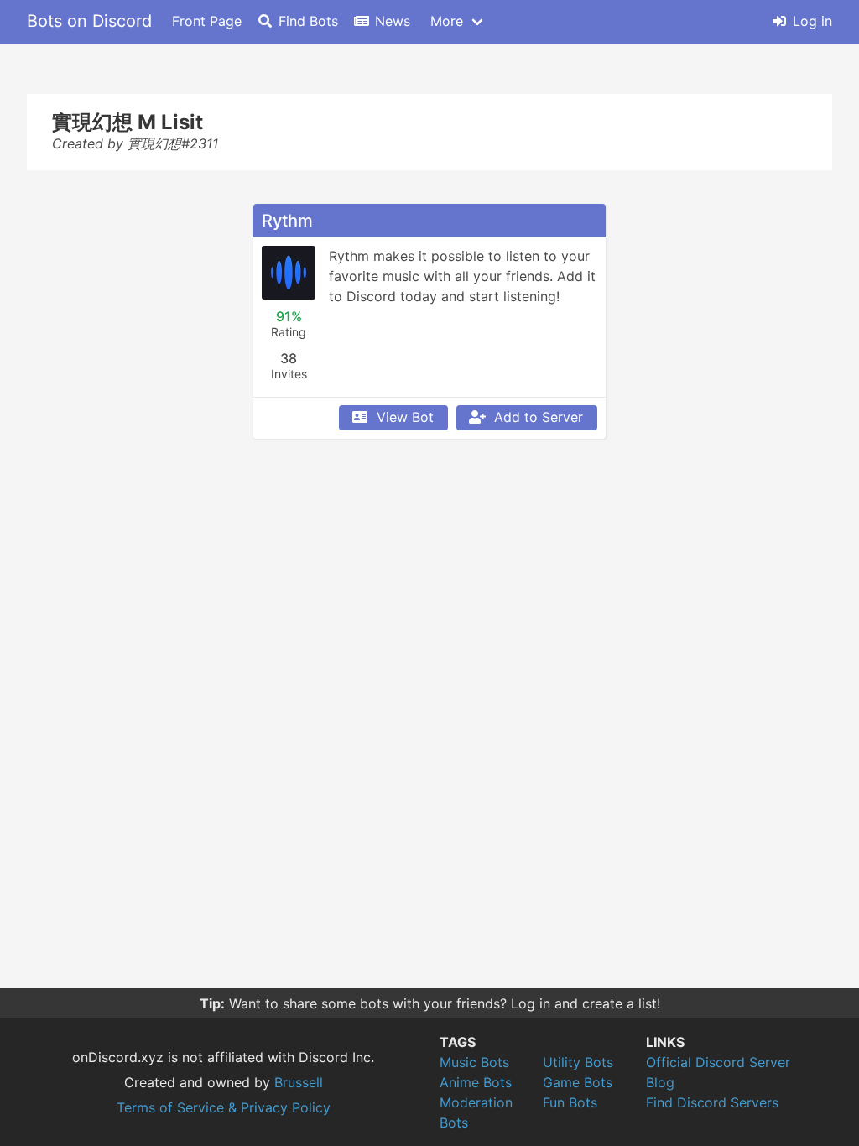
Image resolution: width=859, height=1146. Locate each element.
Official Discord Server (718, 1062)
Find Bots (308, 21)
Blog (660, 1082)
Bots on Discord (89, 21)
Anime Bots (476, 1082)
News (392, 21)
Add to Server (538, 417)
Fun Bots (570, 1102)
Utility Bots (578, 1062)
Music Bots (474, 1062)
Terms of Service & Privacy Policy (224, 1107)
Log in (812, 21)
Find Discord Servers (712, 1102)
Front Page (207, 21)
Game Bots (577, 1082)
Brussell (298, 1082)
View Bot (405, 417)
